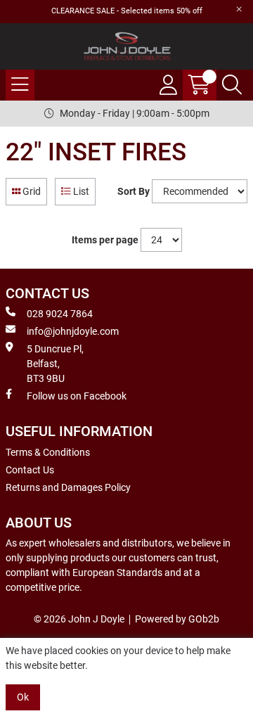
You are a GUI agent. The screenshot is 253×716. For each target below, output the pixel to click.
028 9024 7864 (60, 313)
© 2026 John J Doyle (79, 619)
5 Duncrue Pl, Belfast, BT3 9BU (55, 363)
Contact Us (30, 469)
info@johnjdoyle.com (73, 331)
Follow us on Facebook (76, 396)
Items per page (105, 239)
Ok (23, 697)
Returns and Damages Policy (68, 487)
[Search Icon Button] (231, 85)
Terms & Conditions (48, 452)
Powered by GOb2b (177, 619)
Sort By (133, 191)
